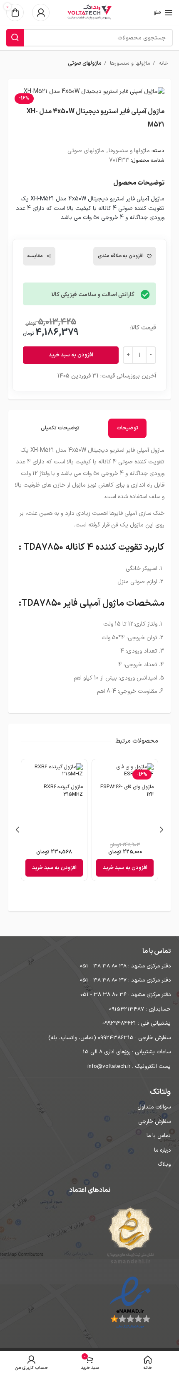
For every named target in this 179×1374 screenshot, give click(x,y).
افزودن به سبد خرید (71, 355)
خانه (163, 63)
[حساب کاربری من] (41, 12)
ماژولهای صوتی (85, 63)
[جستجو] (15, 37)
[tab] (127, 428)
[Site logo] (89, 12)
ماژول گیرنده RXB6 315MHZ (63, 790)
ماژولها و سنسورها (129, 63)
